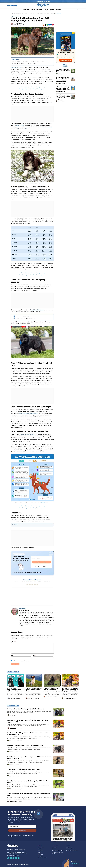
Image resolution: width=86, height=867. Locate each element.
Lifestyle (46, 9)
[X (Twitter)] (12, 5)
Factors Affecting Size (39, 61)
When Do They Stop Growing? (28, 61)
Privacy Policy (27, 835)
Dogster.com (43, 502)
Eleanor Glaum (18, 23)
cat (28, 615)
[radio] (27, 584)
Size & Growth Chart (16, 61)
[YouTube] (14, 5)
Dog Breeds (51, 9)
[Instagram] (10, 5)
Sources (16, 524)
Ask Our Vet (58, 9)
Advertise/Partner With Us (57, 850)
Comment (13, 641)
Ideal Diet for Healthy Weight (18, 63)
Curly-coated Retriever (24, 129)
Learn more (58, 13)
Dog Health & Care (15, 16)
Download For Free (66, 60)
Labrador (13, 129)
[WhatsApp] (47, 25)
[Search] (78, 10)
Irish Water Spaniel (47, 127)
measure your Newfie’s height (26, 434)
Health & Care (26, 9)
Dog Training (39, 9)
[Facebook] (8, 5)
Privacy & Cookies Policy (36, 572)
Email (34, 655)
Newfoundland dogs (16, 67)
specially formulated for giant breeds (28, 413)
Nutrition (33, 9)
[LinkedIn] (51, 25)
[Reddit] (43, 25)
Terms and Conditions (70, 848)
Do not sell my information (71, 850)
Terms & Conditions (27, 572)
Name (12, 655)
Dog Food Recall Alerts (42, 857)
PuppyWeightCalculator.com (37, 310)
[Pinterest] (16, 5)
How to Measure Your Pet (30, 63)
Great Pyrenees (20, 125)
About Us (54, 848)
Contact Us (54, 847)
